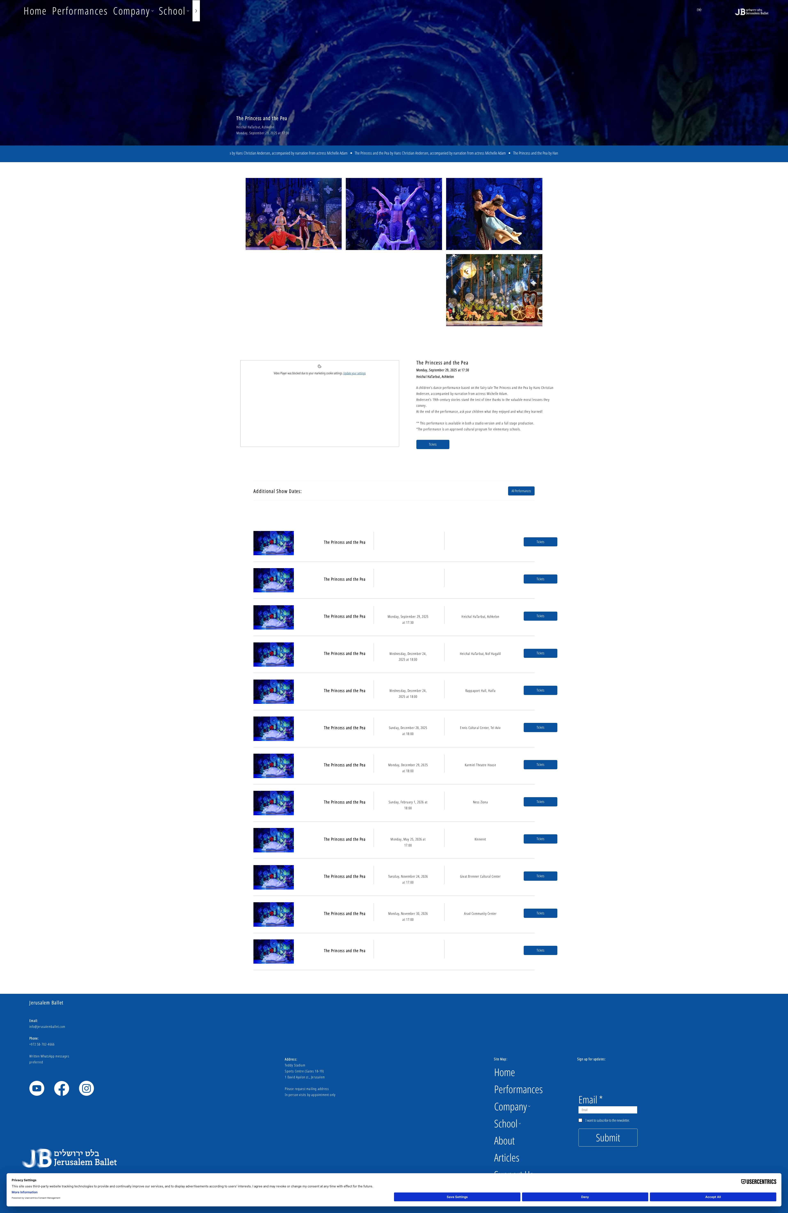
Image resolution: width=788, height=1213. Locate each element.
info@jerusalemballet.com (47, 1026)
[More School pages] (188, 11)
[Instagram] (86, 1088)
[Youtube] (36, 1088)
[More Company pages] (152, 11)
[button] (540, 542)
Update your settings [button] (354, 373)
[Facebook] (61, 1088)
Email (587, 1099)
